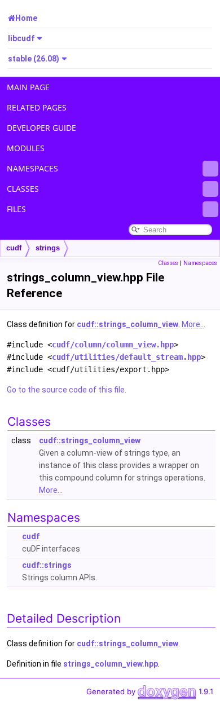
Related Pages (37, 107)
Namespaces (32, 168)
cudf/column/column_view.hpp (113, 344)
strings (48, 248)
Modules (26, 148)
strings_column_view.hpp (110, 663)
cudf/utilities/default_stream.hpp (126, 356)
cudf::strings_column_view (127, 324)
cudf (13, 248)
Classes (23, 188)
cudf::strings (47, 565)
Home (26, 18)
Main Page (28, 87)
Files (16, 209)
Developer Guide (41, 127)
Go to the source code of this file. (66, 389)
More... (193, 324)
